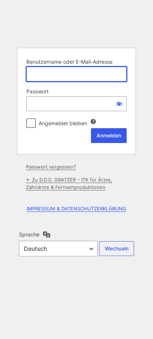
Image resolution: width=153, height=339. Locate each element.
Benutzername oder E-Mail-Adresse (69, 62)
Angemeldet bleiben (63, 123)
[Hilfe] (93, 121)
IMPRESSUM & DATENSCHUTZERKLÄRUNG (76, 209)
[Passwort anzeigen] (119, 103)
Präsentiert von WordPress (76, 23)
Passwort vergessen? (51, 167)
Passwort (37, 91)
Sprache (29, 234)
